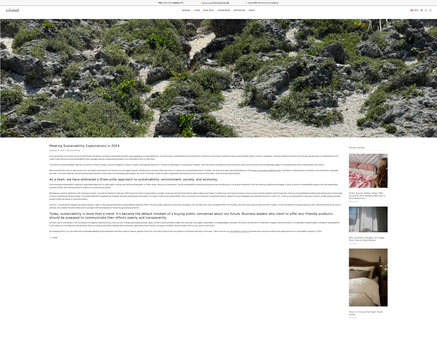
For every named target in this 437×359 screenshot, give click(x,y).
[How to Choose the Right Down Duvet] (368, 278)
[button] (186, 10)
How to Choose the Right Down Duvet (366, 313)
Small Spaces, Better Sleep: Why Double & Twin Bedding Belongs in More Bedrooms (367, 196)
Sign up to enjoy (215, 3)
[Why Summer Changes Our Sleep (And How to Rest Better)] (368, 219)
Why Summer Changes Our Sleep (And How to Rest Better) (366, 238)
